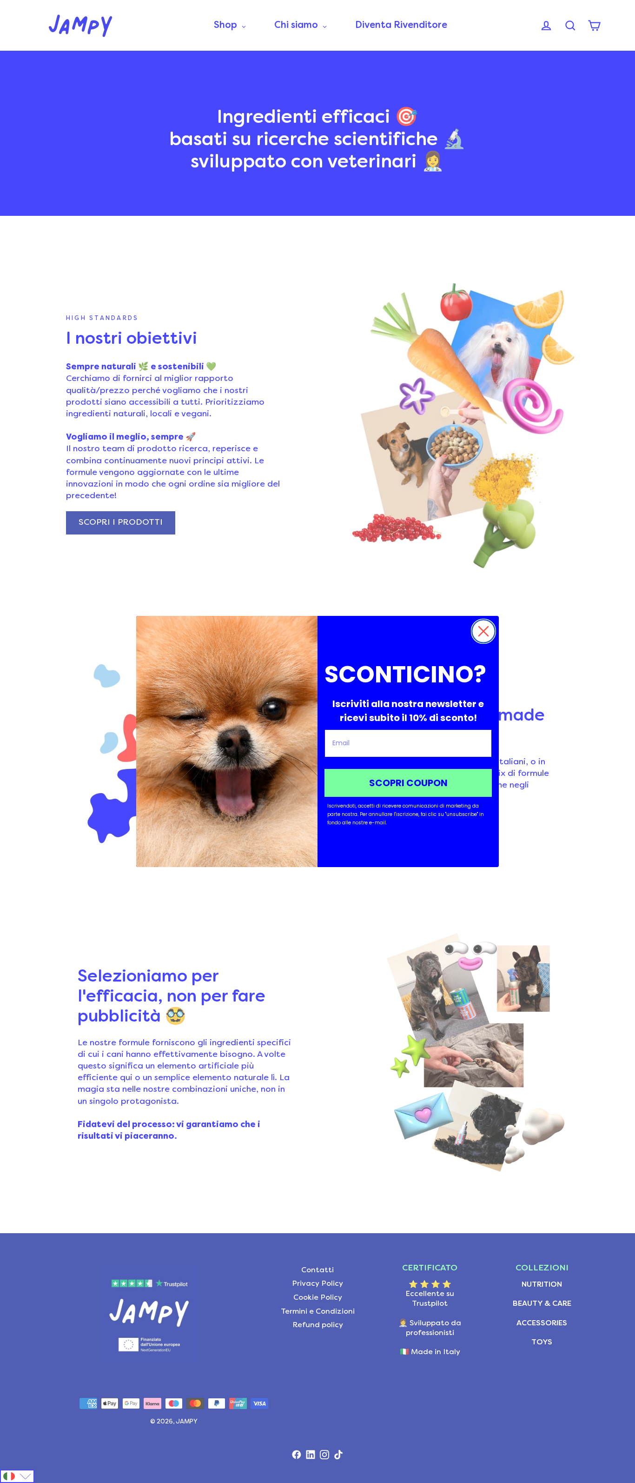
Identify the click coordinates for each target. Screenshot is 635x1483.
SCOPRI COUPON (408, 782)
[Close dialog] (483, 631)
